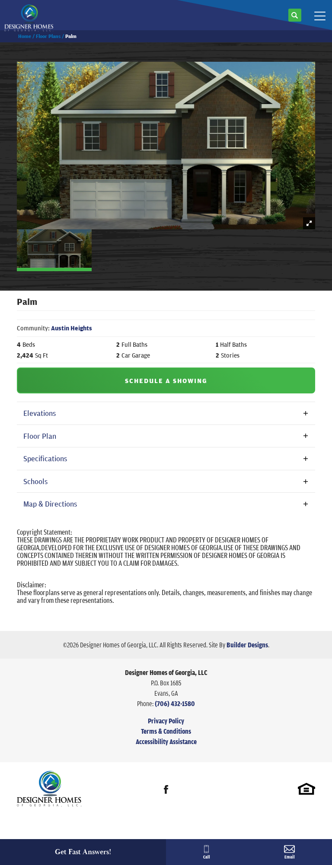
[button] (294, 18)
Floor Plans (48, 36)
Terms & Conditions (166, 731)
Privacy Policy (166, 721)
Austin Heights (71, 328)
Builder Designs (247, 645)
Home (24, 36)
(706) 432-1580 (175, 703)
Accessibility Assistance (166, 741)
